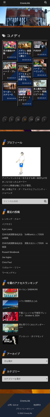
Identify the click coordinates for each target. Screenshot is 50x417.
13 (31, 119)
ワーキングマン (9, 273)
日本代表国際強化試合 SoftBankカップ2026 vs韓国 (24, 236)
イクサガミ (7, 224)
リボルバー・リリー (11, 267)
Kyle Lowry (7, 229)
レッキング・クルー (11, 219)
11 (18, 119)
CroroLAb (25, 3)
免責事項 (37, 405)
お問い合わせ (13, 405)
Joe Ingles (6, 257)
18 (38, 119)
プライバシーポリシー (25, 409)
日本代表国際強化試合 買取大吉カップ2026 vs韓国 (25, 245)
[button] (45, 201)
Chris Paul (7, 262)
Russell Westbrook (10, 252)
